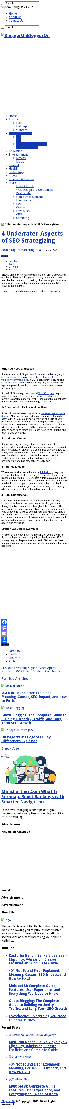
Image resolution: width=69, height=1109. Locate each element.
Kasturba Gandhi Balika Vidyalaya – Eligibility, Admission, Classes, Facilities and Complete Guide (38, 1046)
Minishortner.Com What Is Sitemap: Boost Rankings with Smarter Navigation (32, 796)
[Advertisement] (34, 76)
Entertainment (18, 154)
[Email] (34, 634)
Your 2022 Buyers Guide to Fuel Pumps (31, 671)
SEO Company (46, 393)
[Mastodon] (34, 628)
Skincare (21, 130)
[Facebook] (34, 622)
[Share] (34, 640)
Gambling (22, 218)
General (14, 165)
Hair (19, 123)
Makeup (21, 126)
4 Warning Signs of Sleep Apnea (28, 668)
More (12, 182)
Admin (6, 250)
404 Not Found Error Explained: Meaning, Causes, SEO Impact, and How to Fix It (34, 697)
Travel (13, 175)
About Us (15, 17)
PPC (18, 140)
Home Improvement (29, 197)
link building (46, 472)
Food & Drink (25, 186)
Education (15, 151)
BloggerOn (8, 1101)
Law (18, 204)
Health (13, 168)
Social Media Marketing (31, 144)
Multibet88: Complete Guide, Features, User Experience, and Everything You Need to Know (34, 1090)
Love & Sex (23, 211)
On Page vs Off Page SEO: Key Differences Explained (26, 739)
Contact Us (16, 20)
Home (13, 13)
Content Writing (27, 147)
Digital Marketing (20, 133)
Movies (21, 158)
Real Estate (23, 193)
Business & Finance (21, 179)
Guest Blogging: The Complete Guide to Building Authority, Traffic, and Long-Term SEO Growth (34, 719)
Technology (16, 172)
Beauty (13, 119)
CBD (19, 214)
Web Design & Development (34, 190)
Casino (20, 207)
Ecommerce (23, 200)
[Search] (2, 4)
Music (20, 161)
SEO (18, 137)
